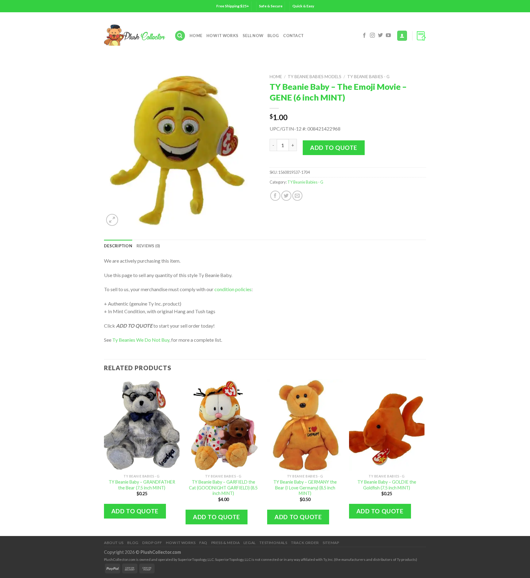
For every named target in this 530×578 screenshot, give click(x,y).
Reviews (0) (148, 245)
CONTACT (293, 35)
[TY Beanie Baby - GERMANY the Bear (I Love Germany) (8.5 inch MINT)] (305, 425)
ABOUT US (114, 542)
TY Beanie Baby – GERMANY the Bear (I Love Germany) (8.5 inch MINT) (305, 487)
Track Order (305, 542)
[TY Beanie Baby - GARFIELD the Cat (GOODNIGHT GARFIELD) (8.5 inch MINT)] (223, 425)
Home (196, 35)
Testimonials (273, 542)
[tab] (118, 246)
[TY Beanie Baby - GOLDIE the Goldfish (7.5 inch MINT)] (387, 425)
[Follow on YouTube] (388, 35)
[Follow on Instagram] (372, 35)
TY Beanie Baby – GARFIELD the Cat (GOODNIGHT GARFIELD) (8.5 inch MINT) (223, 487)
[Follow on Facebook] (364, 35)
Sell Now (253, 35)
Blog (273, 35)
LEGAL (250, 542)
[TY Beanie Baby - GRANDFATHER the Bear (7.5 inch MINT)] (142, 425)
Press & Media (225, 542)
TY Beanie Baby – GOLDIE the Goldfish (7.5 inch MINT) (386, 484)
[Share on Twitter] (286, 196)
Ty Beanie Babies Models (314, 76)
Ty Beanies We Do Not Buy (140, 340)
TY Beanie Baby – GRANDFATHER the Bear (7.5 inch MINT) (142, 484)
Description (118, 245)
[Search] (180, 36)
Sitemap (331, 542)
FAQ (203, 542)
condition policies (233, 289)
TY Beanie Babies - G (368, 76)
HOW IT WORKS (222, 35)
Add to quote (333, 147)
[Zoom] (112, 220)
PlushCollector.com (160, 552)
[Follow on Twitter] (380, 35)
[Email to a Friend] (297, 196)
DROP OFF (152, 542)
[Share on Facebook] (275, 196)
